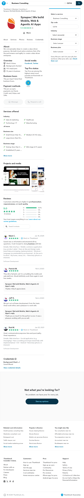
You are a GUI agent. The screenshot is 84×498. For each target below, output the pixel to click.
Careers (6, 472)
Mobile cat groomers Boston (38, 437)
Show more (8, 447)
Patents (65, 473)
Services (13, 40)
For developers (9, 470)
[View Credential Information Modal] (15, 359)
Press (5, 475)
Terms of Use (67, 468)
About (6, 40)
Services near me (29, 470)
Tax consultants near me (63, 431)
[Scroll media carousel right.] (45, 178)
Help (64, 462)
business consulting (19, 9)
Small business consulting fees (13, 431)
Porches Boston (34, 440)
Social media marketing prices (13, 443)
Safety (65, 465)
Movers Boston (34, 434)
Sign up (26, 465)
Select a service (57, 14)
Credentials (39, 40)
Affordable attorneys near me (64, 434)
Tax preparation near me (62, 437)
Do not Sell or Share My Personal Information (71, 479)
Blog (5, 478)
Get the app (27, 468)
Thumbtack (7, 9)
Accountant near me (61, 440)
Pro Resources (48, 470)
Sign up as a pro (48, 465)
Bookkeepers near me (62, 443)
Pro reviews (47, 473)
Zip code (54, 22)
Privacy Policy (67, 470)
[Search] (79, 3)
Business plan (56, 47)
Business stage (56, 39)
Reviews (30, 40)
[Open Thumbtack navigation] (5, 3)
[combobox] (36, 3)
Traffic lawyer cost (9, 440)
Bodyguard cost (9, 437)
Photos (21, 40)
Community (47, 468)
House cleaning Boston (36, 431)
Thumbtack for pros (50, 462)
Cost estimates (28, 473)
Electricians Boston (35, 443)
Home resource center (31, 475)
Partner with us (9, 467)
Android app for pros (50, 478)
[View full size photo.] (17, 179)
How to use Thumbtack (31, 462)
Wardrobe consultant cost (12, 434)
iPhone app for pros (50, 475)
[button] (11, 23)
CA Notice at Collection (71, 475)
